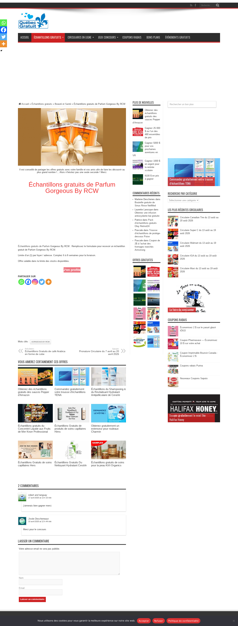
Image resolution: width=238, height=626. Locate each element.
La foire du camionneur (182, 310)
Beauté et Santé (63, 104)
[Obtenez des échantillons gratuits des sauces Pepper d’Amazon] (35, 385)
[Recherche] (217, 5)
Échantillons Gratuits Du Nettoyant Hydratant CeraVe (71, 464)
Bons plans (153, 37)
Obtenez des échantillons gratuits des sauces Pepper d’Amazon (33, 392)
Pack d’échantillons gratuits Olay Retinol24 (146, 223)
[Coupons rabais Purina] (173, 374)
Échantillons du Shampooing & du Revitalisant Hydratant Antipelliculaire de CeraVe (108, 392)
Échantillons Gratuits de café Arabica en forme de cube (45, 351)
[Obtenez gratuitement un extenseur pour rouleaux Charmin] (108, 421)
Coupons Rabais (131, 37)
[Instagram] (35, 282)
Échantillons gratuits (47, 37)
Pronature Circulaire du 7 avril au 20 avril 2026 (99, 351)
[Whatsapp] (21, 282)
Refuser (158, 620)
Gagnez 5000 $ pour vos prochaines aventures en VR (146, 149)
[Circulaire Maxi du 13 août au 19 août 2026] (173, 276)
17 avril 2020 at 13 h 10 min (39, 498)
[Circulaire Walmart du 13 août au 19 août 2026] (173, 251)
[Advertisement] (119, 73)
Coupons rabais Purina (191, 365)
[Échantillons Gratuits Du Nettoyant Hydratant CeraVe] (72, 458)
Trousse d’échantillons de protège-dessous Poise (147, 233)
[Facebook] (28, 282)
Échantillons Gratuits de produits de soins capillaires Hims (70, 428)
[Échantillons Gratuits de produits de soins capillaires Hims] (72, 421)
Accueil (24, 37)
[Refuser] (233, 621)
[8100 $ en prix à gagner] (138, 184)
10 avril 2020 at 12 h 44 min (39, 521)
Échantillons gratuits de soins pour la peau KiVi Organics (107, 464)
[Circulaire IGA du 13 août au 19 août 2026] (173, 264)
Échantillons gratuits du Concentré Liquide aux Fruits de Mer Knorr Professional (34, 428)
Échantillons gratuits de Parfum (34, 246)
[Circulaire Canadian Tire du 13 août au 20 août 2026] (173, 225)
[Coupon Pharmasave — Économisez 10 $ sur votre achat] (173, 348)
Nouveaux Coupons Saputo (194, 378)
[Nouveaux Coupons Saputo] (173, 386)
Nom (21, 578)
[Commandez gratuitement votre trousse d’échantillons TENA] (72, 385)
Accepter (144, 620)
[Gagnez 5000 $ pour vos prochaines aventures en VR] (138, 151)
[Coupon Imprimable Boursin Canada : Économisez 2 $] (173, 361)
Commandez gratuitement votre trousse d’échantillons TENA (70, 392)
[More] (48, 282)
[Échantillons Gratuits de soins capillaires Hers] (35, 458)
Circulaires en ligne (79, 37)
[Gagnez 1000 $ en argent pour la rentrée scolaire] (138, 169)
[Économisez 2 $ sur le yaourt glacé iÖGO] (173, 335)
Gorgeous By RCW (40, 342)
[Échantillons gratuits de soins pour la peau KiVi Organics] (108, 458)
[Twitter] (42, 282)
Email (22, 588)
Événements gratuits (177, 37)
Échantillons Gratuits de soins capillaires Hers (35, 464)
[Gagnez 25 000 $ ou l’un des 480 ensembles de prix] (138, 136)
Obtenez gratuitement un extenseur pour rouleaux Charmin (105, 428)
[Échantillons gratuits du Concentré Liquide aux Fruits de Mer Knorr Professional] (35, 421)
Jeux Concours (107, 37)
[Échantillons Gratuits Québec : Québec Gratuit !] (33, 26)
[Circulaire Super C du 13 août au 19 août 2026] (173, 238)
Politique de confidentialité (183, 620)
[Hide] (1, 50)
